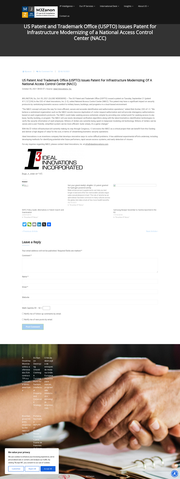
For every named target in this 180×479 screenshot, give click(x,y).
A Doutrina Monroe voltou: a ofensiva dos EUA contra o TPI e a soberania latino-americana (26, 374)
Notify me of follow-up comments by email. (42, 314)
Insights (127, 6)
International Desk (108, 6)
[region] (32, 461)
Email (25, 287)
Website (25, 297)
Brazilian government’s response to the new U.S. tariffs (26, 425)
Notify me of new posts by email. (38, 319)
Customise (16, 469)
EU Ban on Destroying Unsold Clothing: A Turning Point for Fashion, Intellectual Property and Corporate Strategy (37, 381)
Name (25, 277)
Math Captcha (28, 308)
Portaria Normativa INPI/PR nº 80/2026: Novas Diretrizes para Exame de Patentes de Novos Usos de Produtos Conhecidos (37, 438)
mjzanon (28, 71)
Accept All (48, 469)
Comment (27, 255)
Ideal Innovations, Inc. (62, 89)
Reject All (32, 469)
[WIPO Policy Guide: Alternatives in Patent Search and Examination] (43, 196)
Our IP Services (86, 6)
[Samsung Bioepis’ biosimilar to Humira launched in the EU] (135, 196)
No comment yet (46, 71)
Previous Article (30, 231)
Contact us (64, 16)
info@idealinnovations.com (96, 144)
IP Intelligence (66, 6)
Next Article (151, 231)
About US (142, 6)
